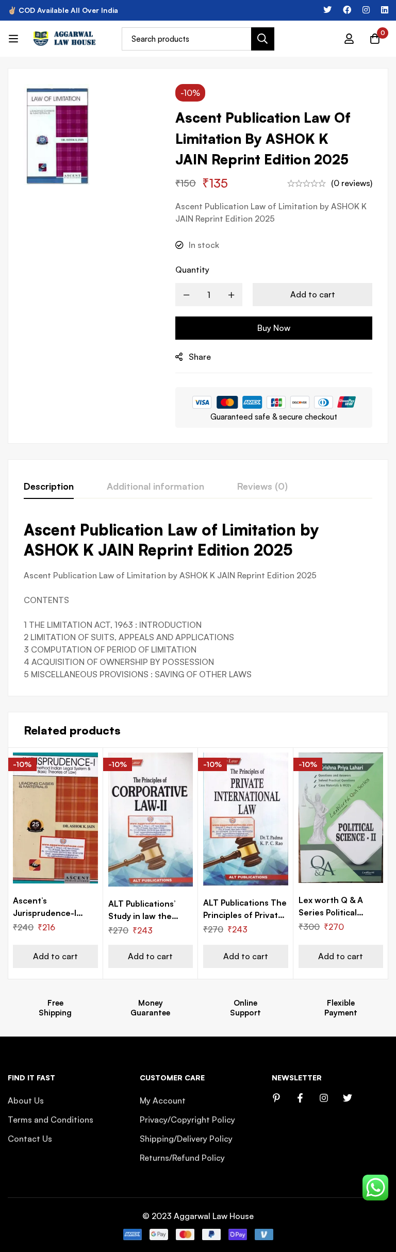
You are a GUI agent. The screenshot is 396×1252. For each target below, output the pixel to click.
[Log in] (349, 38)
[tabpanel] (198, 600)
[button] (55, 956)
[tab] (49, 486)
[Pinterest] (276, 1098)
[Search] (262, 39)
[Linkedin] (384, 10)
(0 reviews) (351, 183)
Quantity (192, 269)
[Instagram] (366, 10)
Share (200, 357)
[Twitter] (327, 10)
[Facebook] (347, 10)
